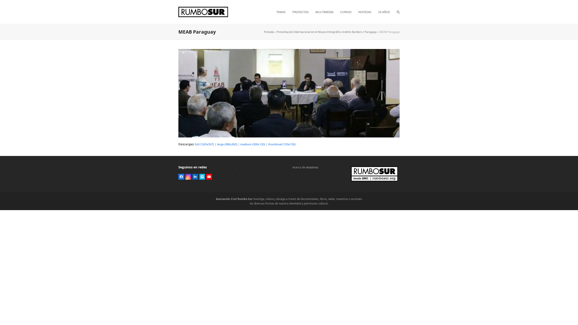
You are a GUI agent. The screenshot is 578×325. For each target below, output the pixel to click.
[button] (398, 12)
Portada (269, 32)
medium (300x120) (252, 144)
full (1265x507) (204, 144)
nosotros (312, 167)
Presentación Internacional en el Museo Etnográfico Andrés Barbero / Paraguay (327, 32)
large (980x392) (227, 144)
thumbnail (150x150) (282, 144)
